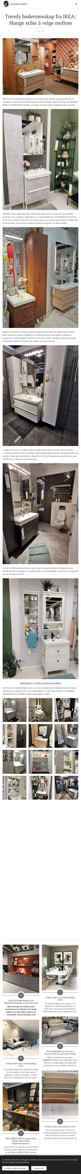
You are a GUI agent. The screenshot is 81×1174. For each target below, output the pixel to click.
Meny (76, 4)
